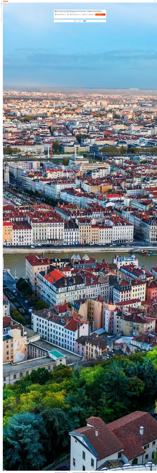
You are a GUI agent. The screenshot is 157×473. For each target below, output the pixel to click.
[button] (1, 1)
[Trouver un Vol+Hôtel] (1, 9)
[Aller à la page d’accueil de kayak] (5, 1)
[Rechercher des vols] (1, 4)
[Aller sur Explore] (1, 11)
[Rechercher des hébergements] (1, 5)
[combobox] (56, 12)
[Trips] (1, 17)
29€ (55, 11)
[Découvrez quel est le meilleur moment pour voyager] (1, 14)
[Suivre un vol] (1, 13)
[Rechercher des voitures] (1, 7)
